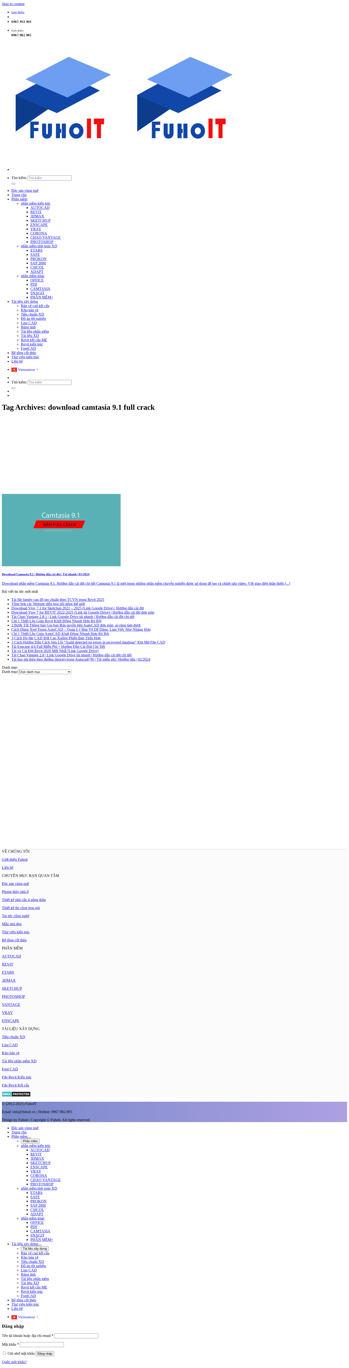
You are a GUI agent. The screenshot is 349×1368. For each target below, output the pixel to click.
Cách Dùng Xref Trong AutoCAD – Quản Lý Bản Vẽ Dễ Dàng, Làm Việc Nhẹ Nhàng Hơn (81, 629)
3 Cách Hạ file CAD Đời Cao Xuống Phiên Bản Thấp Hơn (56, 638)
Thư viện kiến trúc (25, 357)
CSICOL (37, 267)
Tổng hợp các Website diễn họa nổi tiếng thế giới (48, 604)
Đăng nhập (45, 1353)
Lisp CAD (29, 323)
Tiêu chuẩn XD (32, 314)
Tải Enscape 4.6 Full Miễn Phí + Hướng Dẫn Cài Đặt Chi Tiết (58, 647)
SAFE (35, 255)
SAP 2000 (38, 263)
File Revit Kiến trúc (17, 1077)
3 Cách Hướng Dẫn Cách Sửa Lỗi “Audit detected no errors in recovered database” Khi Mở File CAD (88, 642)
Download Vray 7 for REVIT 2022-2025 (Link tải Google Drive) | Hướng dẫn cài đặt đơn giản (82, 612)
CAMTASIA (40, 289)
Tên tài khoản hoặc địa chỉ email (27, 1336)
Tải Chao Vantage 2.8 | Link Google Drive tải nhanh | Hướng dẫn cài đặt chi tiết (71, 655)
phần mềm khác (33, 276)
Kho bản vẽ (29, 310)
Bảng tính (28, 327)
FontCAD (28, 348)
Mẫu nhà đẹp (12, 924)
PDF (34, 284)
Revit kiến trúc (32, 344)
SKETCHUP (40, 220)
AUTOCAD (40, 208)
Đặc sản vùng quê (24, 191)
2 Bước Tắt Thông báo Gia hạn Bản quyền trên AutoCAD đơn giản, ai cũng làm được (76, 625)
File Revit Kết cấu (15, 1085)
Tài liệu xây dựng (24, 301)
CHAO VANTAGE (45, 237)
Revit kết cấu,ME (34, 340)
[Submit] (13, 183)
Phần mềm (19, 199)
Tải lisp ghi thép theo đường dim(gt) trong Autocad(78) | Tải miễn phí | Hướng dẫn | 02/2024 (80, 659)
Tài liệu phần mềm (35, 331)
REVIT (36, 212)
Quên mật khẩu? (14, 1362)
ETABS (36, 250)
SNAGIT (37, 293)
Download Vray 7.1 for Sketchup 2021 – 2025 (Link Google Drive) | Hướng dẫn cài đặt (77, 608)
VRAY (35, 229)
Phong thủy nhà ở (15, 892)
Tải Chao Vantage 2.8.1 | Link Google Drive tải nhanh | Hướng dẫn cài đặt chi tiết (72, 617)
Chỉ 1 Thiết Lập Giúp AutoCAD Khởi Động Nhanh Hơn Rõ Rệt (60, 634)
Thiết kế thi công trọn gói (21, 908)
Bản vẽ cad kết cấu (35, 306)
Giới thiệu (17, 12)
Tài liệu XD (30, 336)
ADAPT (36, 272)
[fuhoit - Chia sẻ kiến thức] (123, 161)
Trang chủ (19, 195)
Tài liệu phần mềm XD (19, 1061)
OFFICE (37, 280)
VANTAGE (11, 1005)
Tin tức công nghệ (15, 916)
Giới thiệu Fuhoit (15, 859)
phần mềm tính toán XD (39, 246)
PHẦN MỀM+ (41, 297)
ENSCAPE (39, 225)
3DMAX (37, 216)
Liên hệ (17, 361)
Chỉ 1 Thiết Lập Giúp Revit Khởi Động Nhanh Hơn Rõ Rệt (56, 621)
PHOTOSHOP (41, 242)
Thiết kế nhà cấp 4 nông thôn (24, 900)
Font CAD (10, 1069)
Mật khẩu (10, 1344)
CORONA (38, 233)
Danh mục (10, 672)
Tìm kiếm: (19, 178)
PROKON (38, 259)
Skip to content (13, 4)
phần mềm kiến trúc (36, 203)
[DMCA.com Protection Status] (16, 1096)
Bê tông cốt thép (23, 353)
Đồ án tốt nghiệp (33, 319)
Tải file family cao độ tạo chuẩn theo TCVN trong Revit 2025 (57, 600)
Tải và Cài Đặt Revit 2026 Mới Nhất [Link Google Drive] (55, 651)
